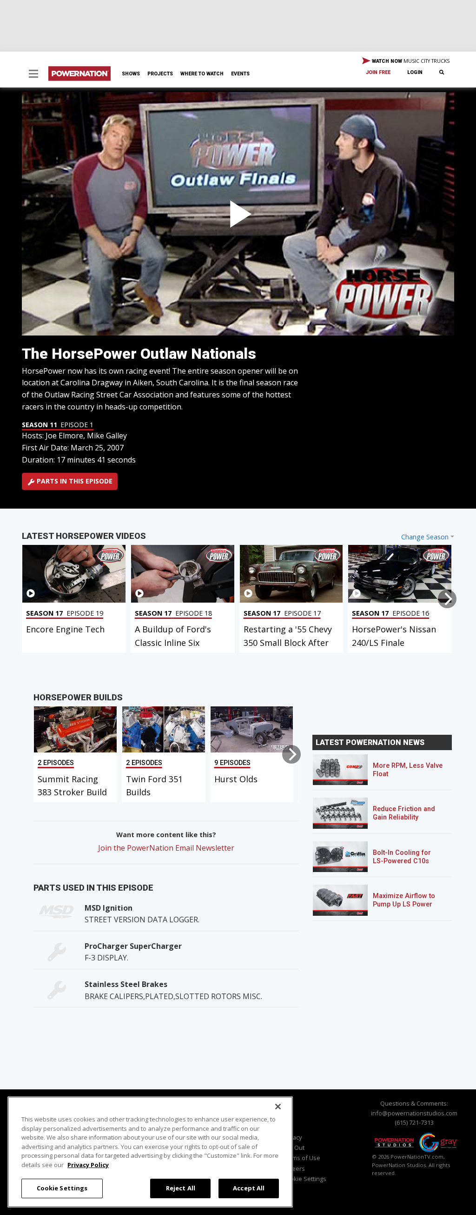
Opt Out (293, 1147)
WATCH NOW (410, 61)
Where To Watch (202, 74)
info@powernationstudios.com (414, 1113)
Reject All (180, 1188)
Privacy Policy (88, 1165)
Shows (131, 74)
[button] (33, 74)
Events (240, 74)
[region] (150, 1152)
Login (415, 72)
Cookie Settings (62, 1188)
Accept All (248, 1188)
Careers (294, 1168)
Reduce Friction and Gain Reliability (404, 813)
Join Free (378, 72)
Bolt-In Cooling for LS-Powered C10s (402, 857)
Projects (160, 74)
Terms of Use (301, 1158)
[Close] (278, 1106)
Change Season (425, 536)
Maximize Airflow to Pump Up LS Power (404, 900)
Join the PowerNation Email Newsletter (166, 848)
